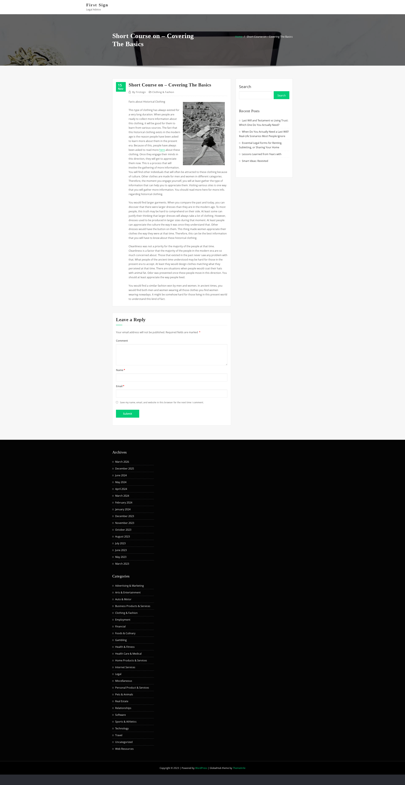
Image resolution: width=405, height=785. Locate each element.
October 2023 (123, 529)
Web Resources (124, 749)
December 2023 (124, 516)
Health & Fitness (125, 647)
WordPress (201, 768)
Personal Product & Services (132, 687)
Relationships (123, 708)
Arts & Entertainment (128, 592)
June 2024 (121, 475)
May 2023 (120, 557)
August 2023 (122, 536)
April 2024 (121, 489)
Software (120, 715)
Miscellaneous (123, 681)
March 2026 (122, 461)
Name (120, 370)
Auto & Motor (123, 599)
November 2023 (124, 523)
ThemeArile (239, 768)
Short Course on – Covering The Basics (270, 36)
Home (238, 36)
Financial (120, 626)
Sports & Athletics (126, 721)
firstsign (139, 92)
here (162, 150)
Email (120, 386)
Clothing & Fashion (163, 92)
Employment (122, 619)
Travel (118, 735)
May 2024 (120, 482)
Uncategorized (124, 742)
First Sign (97, 5)
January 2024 (123, 509)
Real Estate (121, 701)
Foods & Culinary (125, 633)
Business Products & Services (132, 606)
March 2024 (122, 495)
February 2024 (123, 502)
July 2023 (120, 543)
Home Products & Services (131, 660)
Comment (122, 340)
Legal (118, 674)
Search (245, 86)
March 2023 (122, 563)
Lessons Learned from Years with (261, 154)
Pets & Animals (124, 694)
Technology (122, 728)
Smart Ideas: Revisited (255, 161)
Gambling (121, 640)
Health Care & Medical (128, 653)
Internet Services (125, 667)
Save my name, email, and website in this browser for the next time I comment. (162, 402)
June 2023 (121, 550)
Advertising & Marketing (129, 585)
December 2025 (124, 468)
